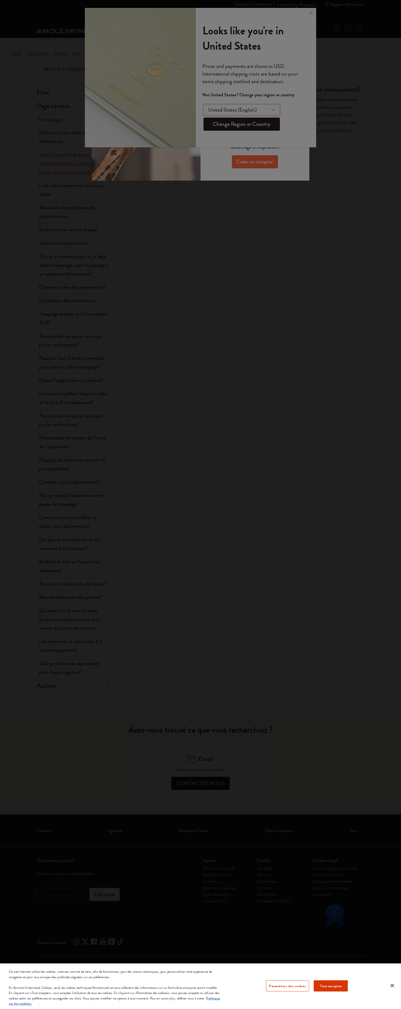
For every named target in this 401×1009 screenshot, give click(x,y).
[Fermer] (392, 986)
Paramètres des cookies (287, 985)
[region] (200, 986)
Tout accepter (331, 985)
